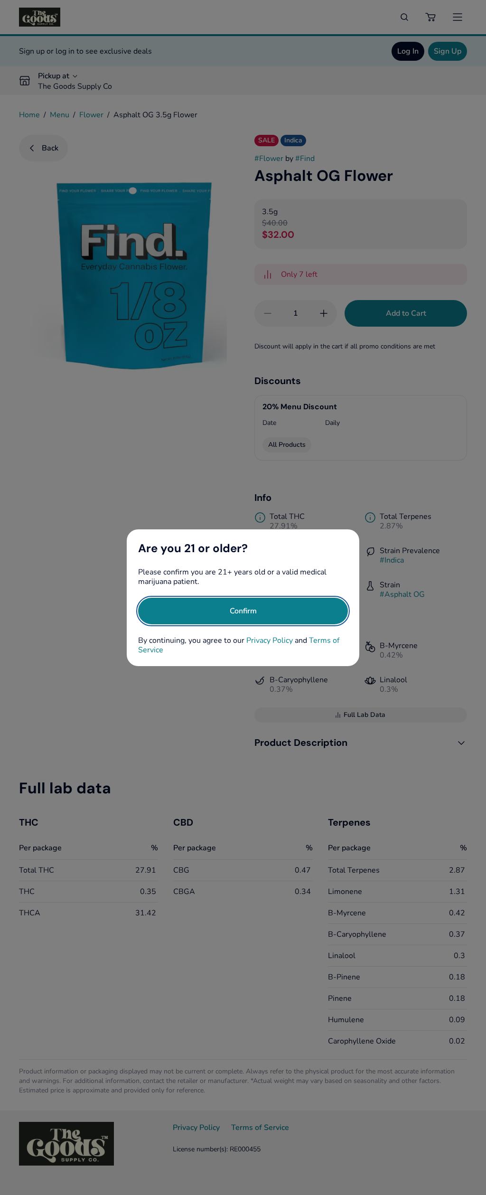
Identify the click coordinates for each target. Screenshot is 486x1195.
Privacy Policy (269, 640)
